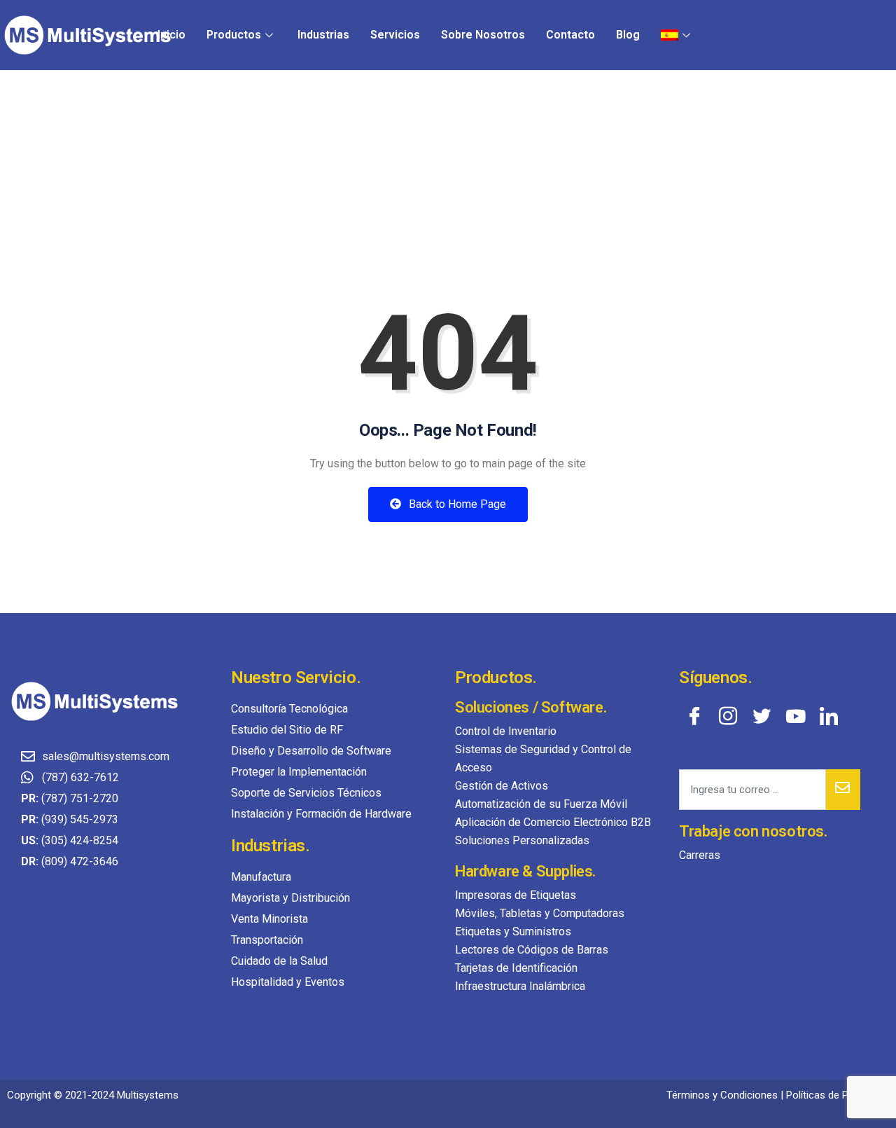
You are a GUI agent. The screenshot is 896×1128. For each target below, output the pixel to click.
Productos (233, 34)
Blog (628, 34)
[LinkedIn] (828, 715)
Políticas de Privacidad (837, 1095)
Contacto (570, 34)
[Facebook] (694, 715)
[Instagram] (728, 715)
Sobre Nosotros (483, 34)
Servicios (395, 34)
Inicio (172, 34)
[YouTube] (795, 715)
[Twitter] (761, 715)
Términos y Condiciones (722, 1095)
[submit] (843, 789)
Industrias (323, 34)
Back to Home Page (456, 504)
